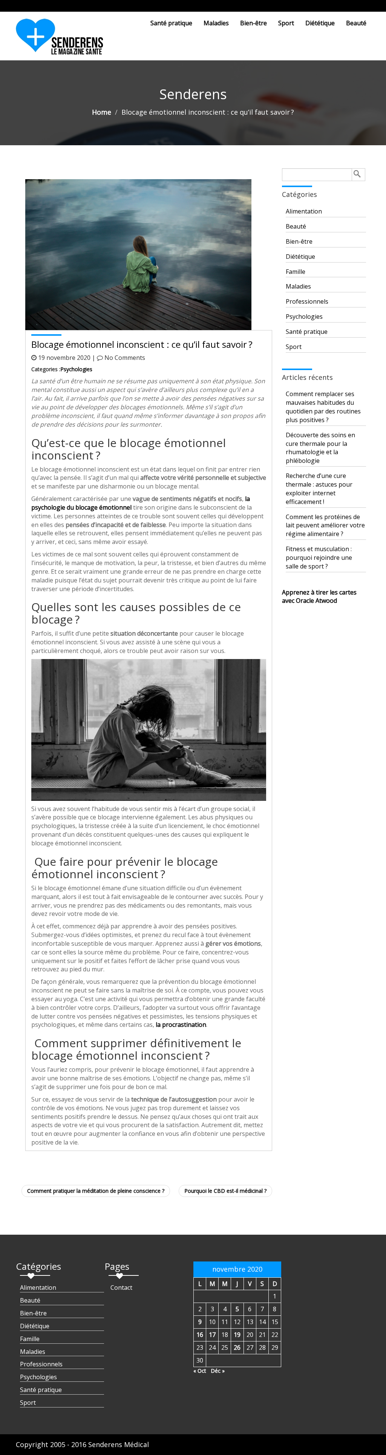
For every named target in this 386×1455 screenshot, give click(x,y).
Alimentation (304, 211)
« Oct (199, 1370)
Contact (121, 1287)
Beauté (356, 23)
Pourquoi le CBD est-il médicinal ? (225, 1190)
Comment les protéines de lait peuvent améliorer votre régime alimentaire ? (325, 525)
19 (237, 1335)
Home (101, 112)
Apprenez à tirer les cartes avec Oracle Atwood (319, 596)
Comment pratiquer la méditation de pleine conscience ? (95, 1190)
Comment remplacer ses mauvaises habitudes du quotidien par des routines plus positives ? (323, 407)
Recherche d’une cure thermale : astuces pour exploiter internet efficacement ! (319, 489)
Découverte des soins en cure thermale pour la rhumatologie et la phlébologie (320, 448)
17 (212, 1335)
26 (237, 1347)
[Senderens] (64, 39)
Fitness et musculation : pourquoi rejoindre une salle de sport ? (319, 557)
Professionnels (307, 301)
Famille (295, 271)
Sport (286, 23)
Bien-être (253, 23)
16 (199, 1335)
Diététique (320, 23)
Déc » (218, 1370)
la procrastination (181, 1024)
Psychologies (76, 369)
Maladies (216, 23)
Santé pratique (171, 23)
